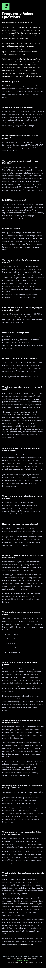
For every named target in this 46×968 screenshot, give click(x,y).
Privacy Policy (16, 958)
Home (8, 958)
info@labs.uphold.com (23, 960)
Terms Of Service (28, 958)
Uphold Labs (33, 956)
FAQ (36, 958)
